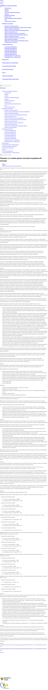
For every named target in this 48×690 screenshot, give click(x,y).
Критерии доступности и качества (11, 110)
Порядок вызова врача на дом (10, 116)
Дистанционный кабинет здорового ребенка (10, 152)
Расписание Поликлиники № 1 (10, 130)
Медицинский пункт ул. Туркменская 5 (12, 139)
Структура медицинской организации (12, 97)
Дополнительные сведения (10, 106)
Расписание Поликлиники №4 (10, 135)
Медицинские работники (9, 100)
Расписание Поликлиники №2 (10, 132)
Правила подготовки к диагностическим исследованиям (15, 119)
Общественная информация (7, 150)
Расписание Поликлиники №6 (10, 138)
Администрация (8, 92)
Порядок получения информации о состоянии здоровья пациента (17, 111)
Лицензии (6, 95)
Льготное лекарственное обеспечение (9, 146)
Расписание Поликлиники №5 (10, 136)
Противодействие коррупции (7, 147)
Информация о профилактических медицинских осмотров (16, 125)
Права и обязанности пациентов (11, 124)
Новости (4, 149)
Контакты (6, 94)
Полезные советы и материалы (10, 127)
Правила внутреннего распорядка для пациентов (14, 117)
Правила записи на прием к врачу (11, 121)
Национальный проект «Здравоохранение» (10, 144)
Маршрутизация (5, 143)
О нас (6, 105)
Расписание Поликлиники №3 (10, 133)
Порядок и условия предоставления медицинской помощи (16, 114)
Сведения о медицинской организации (9, 91)
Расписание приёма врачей (7, 128)
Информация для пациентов (7, 108)
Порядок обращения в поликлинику (11, 113)
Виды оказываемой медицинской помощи (13, 103)
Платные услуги (8, 102)
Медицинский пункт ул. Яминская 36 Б (12, 141)
